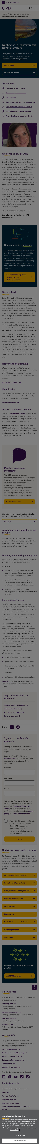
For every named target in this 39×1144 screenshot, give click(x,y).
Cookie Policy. (14, 1130)
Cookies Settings (19, 1135)
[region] (19, 1127)
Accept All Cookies (19, 1140)
